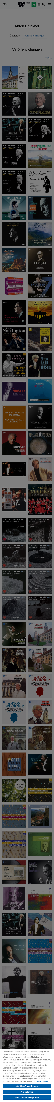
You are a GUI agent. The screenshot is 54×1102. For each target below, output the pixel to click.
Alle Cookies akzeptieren (27, 1097)
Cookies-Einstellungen (27, 1086)
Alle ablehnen (27, 1092)
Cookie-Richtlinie (41, 1081)
